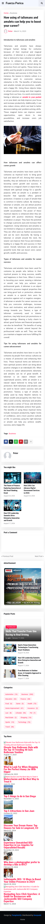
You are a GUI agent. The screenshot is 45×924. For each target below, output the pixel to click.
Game (20, 704)
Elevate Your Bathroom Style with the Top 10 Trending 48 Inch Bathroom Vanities (21, 750)
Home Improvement (14, 708)
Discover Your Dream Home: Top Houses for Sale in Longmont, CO (21, 826)
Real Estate (11, 717)
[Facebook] (6, 442)
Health (32, 704)
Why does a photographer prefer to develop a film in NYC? (22, 863)
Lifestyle (21, 713)
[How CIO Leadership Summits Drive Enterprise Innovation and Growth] (12, 505)
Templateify (16, 915)
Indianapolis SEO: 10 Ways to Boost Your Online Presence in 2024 (22, 880)
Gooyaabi (37, 915)
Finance (25, 699)
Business (13, 13)
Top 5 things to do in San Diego (20, 796)
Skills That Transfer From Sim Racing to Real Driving (21, 633)
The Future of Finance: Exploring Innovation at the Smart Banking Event (12, 489)
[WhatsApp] (16, 442)
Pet (33, 713)
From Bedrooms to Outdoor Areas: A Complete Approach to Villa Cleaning (29, 673)
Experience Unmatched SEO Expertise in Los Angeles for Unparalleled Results (18, 845)
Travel (9, 727)
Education (10, 699)
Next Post (38, 556)
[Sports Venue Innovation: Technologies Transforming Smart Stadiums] (10, 648)
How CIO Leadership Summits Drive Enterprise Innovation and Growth (12, 517)
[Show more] (31, 442)
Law (8, 713)
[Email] (26, 442)
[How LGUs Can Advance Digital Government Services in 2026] (32, 477)
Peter (15, 453)
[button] (3, 3)
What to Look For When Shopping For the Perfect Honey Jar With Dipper (21, 769)
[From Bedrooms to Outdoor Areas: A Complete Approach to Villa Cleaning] (10, 673)
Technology (24, 722)
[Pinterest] (21, 442)
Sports (9, 722)
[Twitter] (11, 442)
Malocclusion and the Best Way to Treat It (21, 780)
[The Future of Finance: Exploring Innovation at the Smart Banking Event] (12, 477)
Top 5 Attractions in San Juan (19, 810)
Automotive (11, 694)
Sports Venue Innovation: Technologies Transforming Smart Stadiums (28, 647)
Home (6, 13)
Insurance (33, 708)
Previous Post (7, 556)
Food (8, 704)
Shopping (26, 717)
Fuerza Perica (14, 3)
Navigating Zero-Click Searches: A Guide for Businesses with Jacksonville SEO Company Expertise (22, 898)
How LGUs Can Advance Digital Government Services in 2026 (32, 489)
